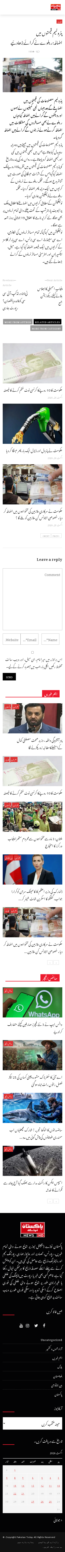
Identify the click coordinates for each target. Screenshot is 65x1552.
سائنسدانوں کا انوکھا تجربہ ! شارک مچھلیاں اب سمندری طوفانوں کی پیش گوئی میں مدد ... (35, 1133)
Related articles (47, 321)
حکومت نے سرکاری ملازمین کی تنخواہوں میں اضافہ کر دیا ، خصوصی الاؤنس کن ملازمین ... (33, 947)
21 (22, 1493)
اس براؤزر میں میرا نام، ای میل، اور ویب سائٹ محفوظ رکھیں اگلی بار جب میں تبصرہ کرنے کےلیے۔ (33, 662)
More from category (46, 328)
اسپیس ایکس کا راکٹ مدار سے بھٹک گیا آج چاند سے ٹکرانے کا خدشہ (32, 1186)
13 (32, 1485)
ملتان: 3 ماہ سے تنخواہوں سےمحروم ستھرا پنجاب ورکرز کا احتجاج (35, 841)
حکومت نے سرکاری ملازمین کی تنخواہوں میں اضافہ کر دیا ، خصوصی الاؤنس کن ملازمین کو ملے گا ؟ (33, 513)
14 (22, 1485)
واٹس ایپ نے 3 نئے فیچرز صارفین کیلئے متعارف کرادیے (34, 1027)
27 (32, 1501)
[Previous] (56, 962)
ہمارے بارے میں (25, 1542)
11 (50, 1485)
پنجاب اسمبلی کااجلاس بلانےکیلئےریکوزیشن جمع (49, 295)
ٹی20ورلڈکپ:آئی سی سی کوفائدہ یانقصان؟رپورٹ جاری (15, 300)
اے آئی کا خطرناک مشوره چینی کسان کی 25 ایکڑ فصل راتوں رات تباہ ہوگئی (35, 1080)
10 (58, 1485)
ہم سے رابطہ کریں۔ (52, 1547)
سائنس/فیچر (8, 990)
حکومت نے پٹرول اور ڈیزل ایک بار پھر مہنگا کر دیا (34, 450)
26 (42, 1501)
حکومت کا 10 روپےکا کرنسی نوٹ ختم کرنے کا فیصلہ (33, 389)
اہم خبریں (15, 706)
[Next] (50, 962)
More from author (18, 321)
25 (50, 1501)
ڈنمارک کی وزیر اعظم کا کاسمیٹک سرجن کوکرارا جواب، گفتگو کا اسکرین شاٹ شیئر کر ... (36, 894)
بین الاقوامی (8, 858)
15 (15, 1485)
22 (15, 1493)
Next (47, 535)
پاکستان (7, 706)
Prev (55, 535)
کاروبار (59, 22)
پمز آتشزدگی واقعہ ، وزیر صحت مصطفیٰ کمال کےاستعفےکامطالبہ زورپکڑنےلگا (39, 743)
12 (42, 1485)
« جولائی (58, 1519)
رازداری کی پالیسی (48, 1542)
